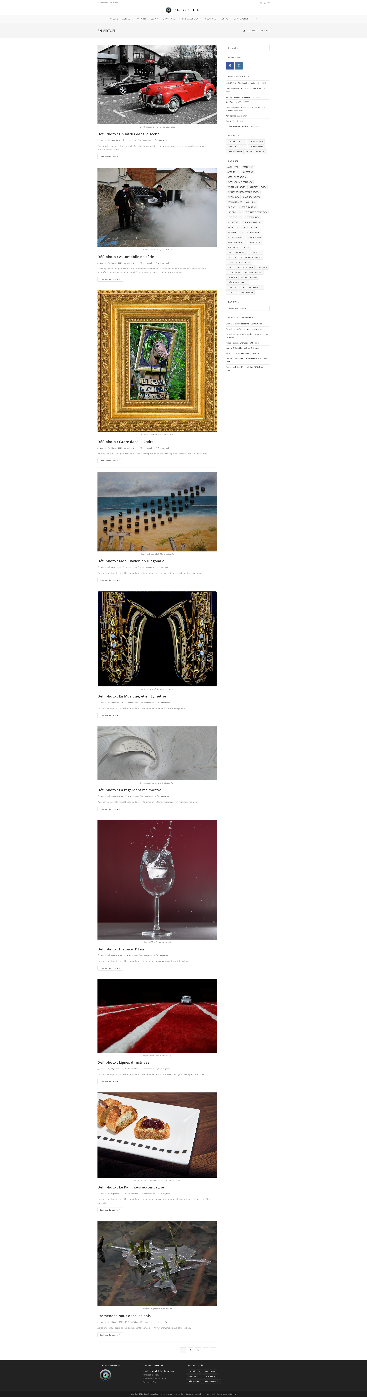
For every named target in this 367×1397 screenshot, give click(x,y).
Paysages (255, 252)
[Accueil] (244, 30)
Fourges (233, 227)
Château (233, 197)
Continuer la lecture (109, 156)
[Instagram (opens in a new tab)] (265, 2)
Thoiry (232, 277)
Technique (256, 146)
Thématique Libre (237, 282)
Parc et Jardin (236, 252)
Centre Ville (258, 187)
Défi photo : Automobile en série (125, 256)
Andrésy (233, 167)
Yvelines (247, 292)
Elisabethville (247, 207)
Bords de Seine (237, 177)
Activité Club (131, 263)
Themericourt (253, 272)
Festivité (233, 222)
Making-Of (254, 237)
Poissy (232, 257)
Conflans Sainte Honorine (242, 202)
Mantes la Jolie (236, 242)
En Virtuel (234, 212)
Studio (262, 267)
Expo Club (234, 217)
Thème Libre (235, 151)
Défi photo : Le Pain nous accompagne (130, 1187)
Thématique (249, 277)
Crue (231, 207)
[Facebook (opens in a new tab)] (261, 2)
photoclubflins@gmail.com (162, 1371)
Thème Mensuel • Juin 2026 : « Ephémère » (243, 88)
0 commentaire (146, 140)
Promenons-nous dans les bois (124, 1315)
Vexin (232, 292)
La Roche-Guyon (250, 232)
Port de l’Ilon (231, 116)
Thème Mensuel (255, 151)
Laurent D (230, 323)
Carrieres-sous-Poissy (240, 182)
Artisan (248, 167)
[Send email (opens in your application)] (268, 2)
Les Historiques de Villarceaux (238, 97)
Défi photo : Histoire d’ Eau (120, 949)
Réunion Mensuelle (239, 262)
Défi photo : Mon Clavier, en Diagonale (130, 560)
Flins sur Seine (252, 222)
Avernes (233, 172)
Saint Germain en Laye (240, 267)
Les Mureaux (236, 237)
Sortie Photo (131, 140)
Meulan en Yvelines (238, 247)
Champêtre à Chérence (249, 343)
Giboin (232, 232)
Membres (255, 242)
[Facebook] (230, 66)
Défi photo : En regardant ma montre (129, 789)
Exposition (256, 141)
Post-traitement (251, 257)
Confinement (251, 197)
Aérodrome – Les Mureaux (250, 323)
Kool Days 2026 (232, 102)
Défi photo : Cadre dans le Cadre (125, 441)
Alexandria (230, 343)
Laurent (103, 140)
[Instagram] (239, 66)
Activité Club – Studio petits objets (240, 83)
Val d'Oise (255, 287)
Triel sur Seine (236, 287)
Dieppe (229, 121)
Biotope (248, 172)
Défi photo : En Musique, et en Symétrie (131, 696)
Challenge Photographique (243, 192)
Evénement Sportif (256, 212)
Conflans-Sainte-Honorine (237, 126)
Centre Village (237, 187)
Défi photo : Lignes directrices (123, 1062)
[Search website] (256, 19)
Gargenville (250, 227)
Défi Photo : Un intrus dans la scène (128, 134)
